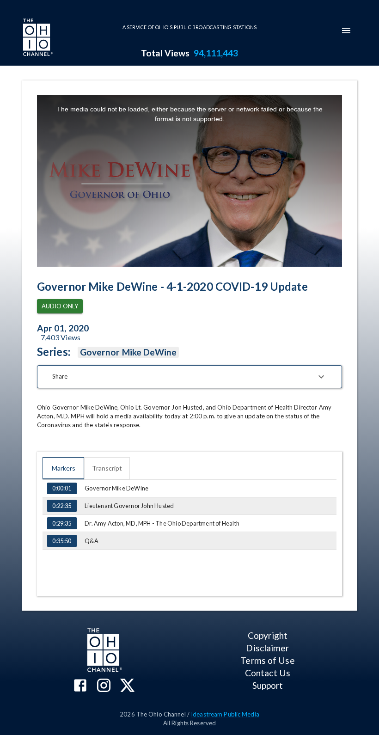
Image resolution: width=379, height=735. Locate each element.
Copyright (267, 635)
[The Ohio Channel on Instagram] (104, 686)
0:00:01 (61, 488)
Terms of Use (267, 660)
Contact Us (267, 672)
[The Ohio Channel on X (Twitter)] (127, 686)
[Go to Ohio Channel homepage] (37, 38)
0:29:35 (61, 523)
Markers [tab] (63, 468)
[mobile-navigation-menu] (346, 30)
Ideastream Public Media (225, 714)
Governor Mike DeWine (128, 352)
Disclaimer (267, 647)
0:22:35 (61, 505)
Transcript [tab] (107, 468)
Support (267, 685)
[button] (189, 377)
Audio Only (60, 306)
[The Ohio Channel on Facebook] (80, 686)
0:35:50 (61, 541)
